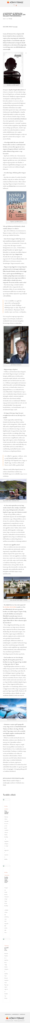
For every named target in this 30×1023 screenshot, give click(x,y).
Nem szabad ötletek (6, 812)
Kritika (5, 806)
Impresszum (8, 1014)
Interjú (10, 18)
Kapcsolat (22, 1014)
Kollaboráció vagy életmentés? (6, 880)
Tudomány (6, 945)
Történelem (6, 875)
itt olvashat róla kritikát (9, 607)
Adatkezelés (15, 1014)
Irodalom (6, 809)
